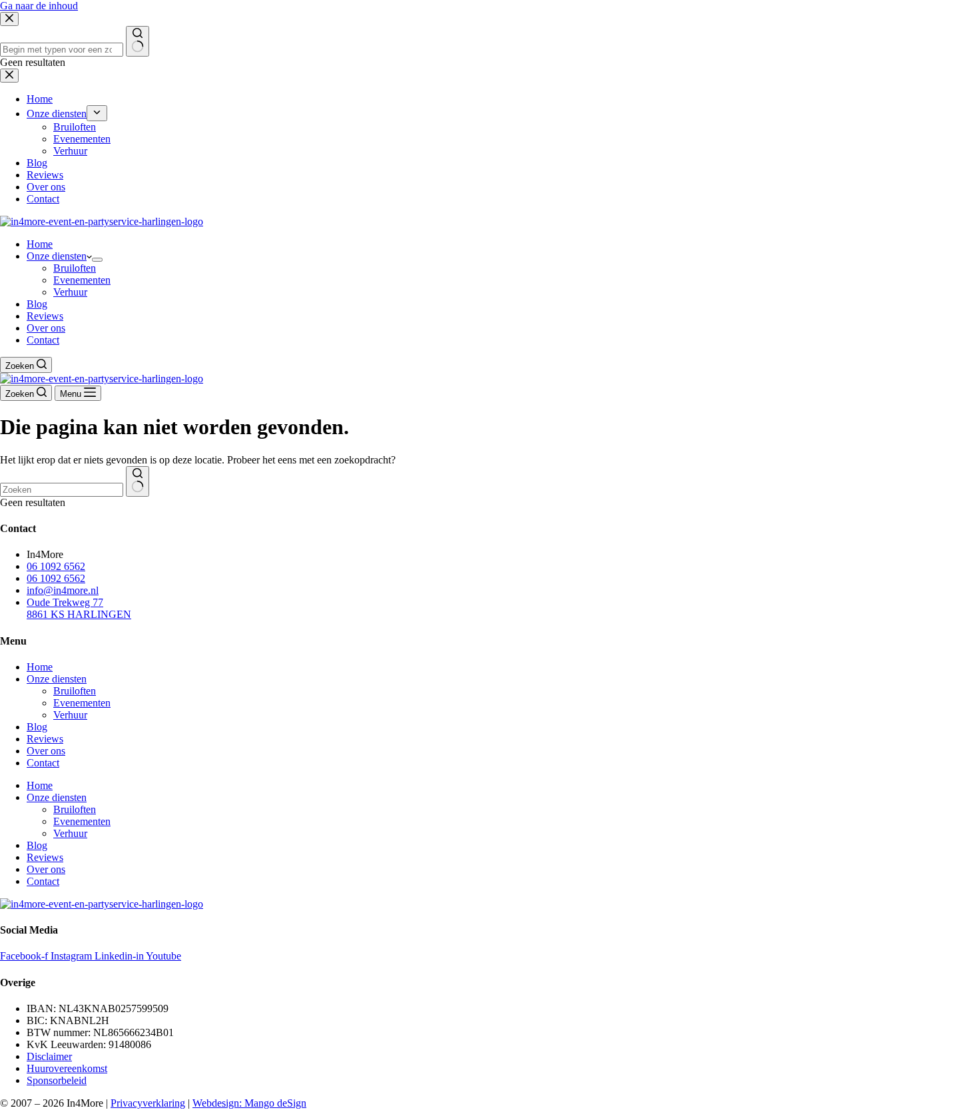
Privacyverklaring (148, 1103)
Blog (37, 304)
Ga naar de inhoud (39, 5)
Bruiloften (74, 268)
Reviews (45, 316)
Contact (43, 340)
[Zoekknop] (137, 481)
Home (40, 244)
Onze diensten (57, 256)
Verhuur (70, 292)
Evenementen (82, 280)
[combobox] (61, 490)
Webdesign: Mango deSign (249, 1103)
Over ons (46, 328)
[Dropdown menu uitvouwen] (97, 260)
